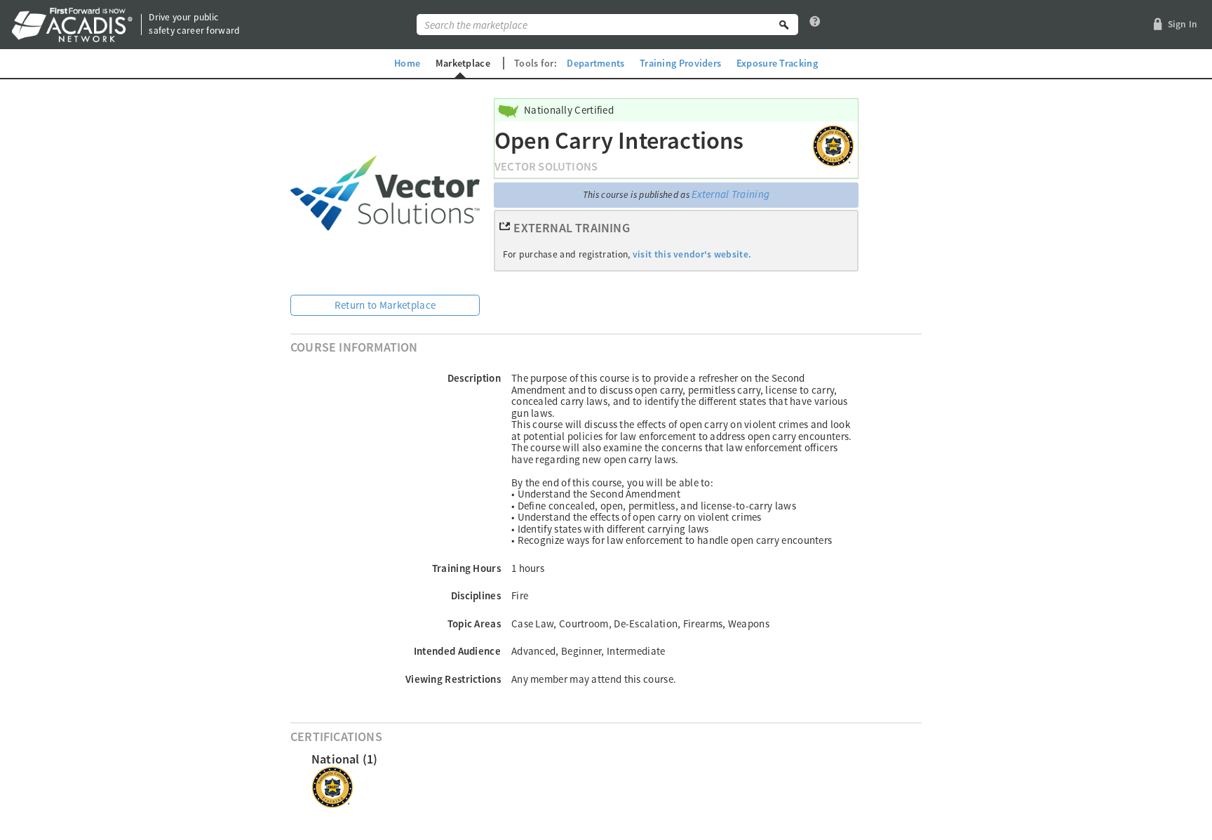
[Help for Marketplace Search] (815, 25)
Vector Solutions (546, 166)
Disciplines (476, 595)
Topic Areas (474, 623)
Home (407, 63)
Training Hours (466, 568)
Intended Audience (457, 651)
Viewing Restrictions (453, 679)
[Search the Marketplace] (784, 24)
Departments (595, 63)
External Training (730, 194)
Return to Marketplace (385, 305)
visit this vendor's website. (692, 254)
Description (474, 378)
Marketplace (463, 63)
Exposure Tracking (777, 63)
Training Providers (680, 63)
